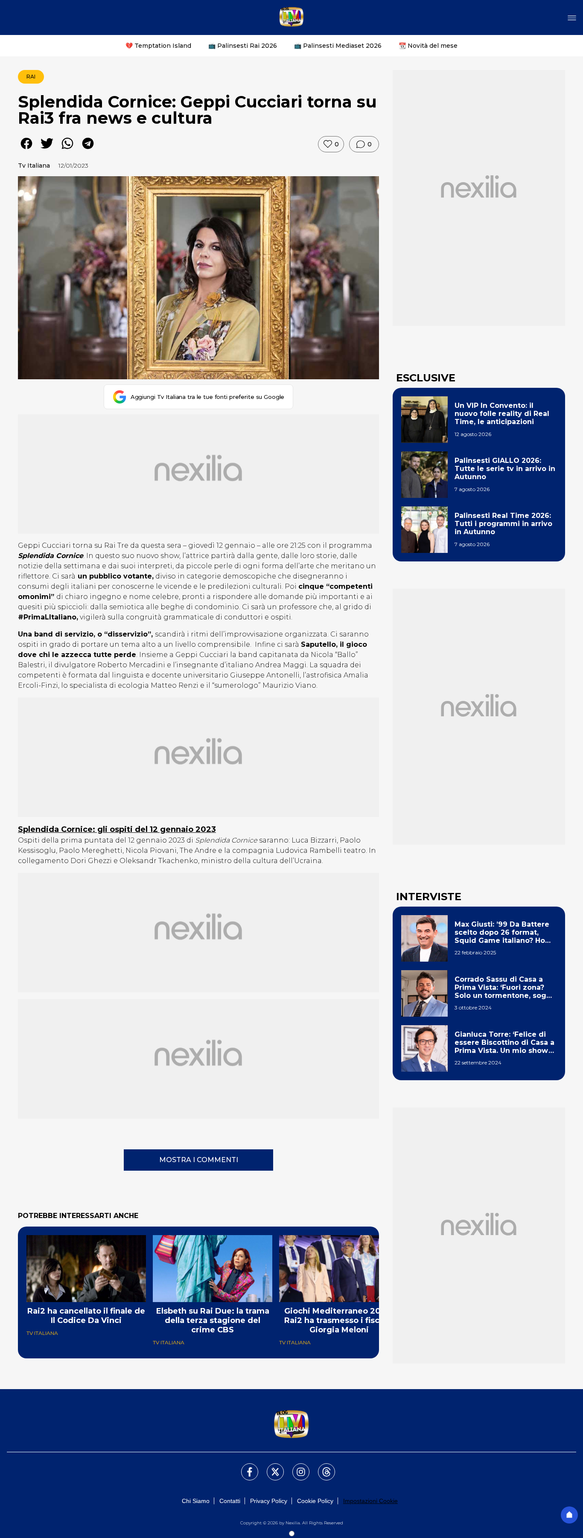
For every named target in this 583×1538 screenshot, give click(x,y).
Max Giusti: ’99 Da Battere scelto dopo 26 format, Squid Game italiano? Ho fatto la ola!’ (502, 932)
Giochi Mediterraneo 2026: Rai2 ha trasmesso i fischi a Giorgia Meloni (339, 1320)
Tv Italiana (34, 165)
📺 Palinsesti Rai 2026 (242, 45)
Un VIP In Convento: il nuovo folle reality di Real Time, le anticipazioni (502, 413)
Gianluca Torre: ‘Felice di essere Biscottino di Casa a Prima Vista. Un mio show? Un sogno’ (504, 1042)
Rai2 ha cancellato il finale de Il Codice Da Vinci (86, 1315)
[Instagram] (295, 1466)
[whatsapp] (67, 149)
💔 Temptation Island (158, 45)
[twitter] (46, 149)
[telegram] (87, 149)
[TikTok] (321, 1466)
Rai (30, 76)
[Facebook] (244, 1466)
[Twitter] (270, 1466)
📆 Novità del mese (428, 45)
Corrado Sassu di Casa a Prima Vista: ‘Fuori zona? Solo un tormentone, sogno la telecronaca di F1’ (505, 987)
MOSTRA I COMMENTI (198, 1160)
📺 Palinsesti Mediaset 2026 (338, 45)
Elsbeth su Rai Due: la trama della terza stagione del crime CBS (212, 1320)
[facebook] (26, 149)
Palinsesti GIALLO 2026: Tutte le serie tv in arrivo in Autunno (505, 468)
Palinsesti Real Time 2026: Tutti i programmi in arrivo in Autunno (503, 524)
